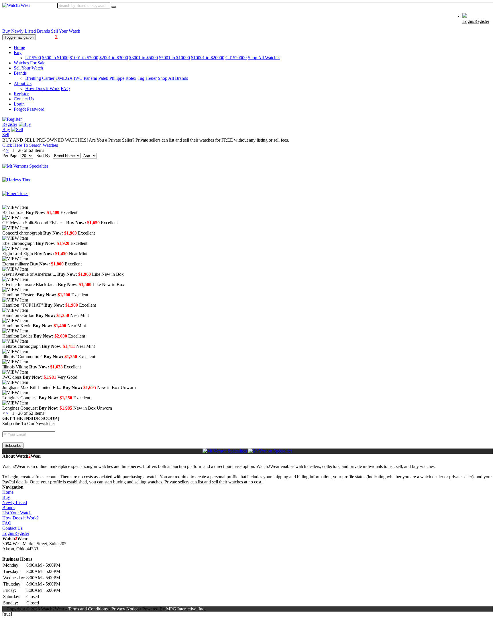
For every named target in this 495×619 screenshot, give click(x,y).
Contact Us (24, 98)
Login (19, 104)
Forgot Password (29, 109)
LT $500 (33, 57)
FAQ (65, 88)
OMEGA (64, 78)
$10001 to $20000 (207, 57)
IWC (78, 78)
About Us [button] (23, 83)
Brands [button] (20, 73)
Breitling (33, 78)
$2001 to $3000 (113, 57)
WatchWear (53, 37)
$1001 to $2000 (84, 57)
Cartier (48, 78)
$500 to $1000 (55, 57)
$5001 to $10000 (174, 57)
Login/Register (475, 21)
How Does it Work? (20, 517)
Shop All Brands (173, 78)
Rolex (130, 78)
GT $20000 (236, 57)
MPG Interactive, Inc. (185, 608)
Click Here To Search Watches (30, 145)
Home (19, 47)
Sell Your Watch (65, 31)
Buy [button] (17, 52)
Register (21, 93)
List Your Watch (17, 512)
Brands (43, 31)
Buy (6, 31)
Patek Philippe (111, 78)
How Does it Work (42, 88)
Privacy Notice (124, 608)
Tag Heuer (147, 78)
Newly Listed (23, 31)
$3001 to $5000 (143, 57)
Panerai (90, 78)
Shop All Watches (264, 57)
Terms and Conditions (88, 608)
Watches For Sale (29, 62)
